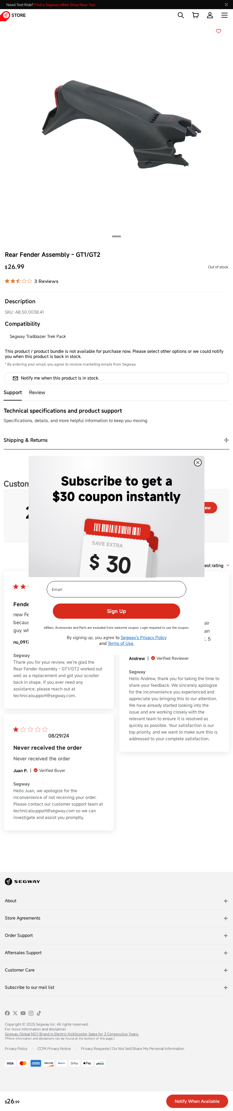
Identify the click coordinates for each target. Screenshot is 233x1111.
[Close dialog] (197, 462)
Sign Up (116, 611)
